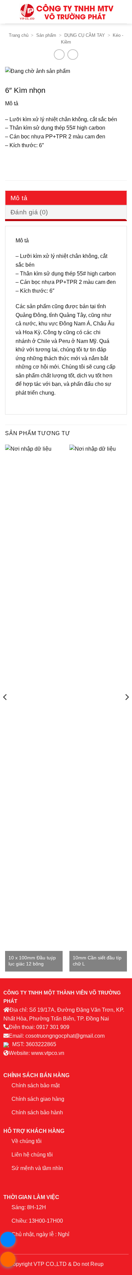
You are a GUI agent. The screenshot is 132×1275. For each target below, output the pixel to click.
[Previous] (5, 711)
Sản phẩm (46, 35)
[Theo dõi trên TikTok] (27, 1181)
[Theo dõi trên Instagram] (18, 1181)
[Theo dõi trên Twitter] (37, 1181)
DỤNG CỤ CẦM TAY (84, 35)
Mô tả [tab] (18, 198)
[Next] (127, 711)
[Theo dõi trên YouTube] (56, 1181)
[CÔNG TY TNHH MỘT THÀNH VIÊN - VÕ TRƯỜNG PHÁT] (66, 12)
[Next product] (59, 54)
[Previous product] (72, 54)
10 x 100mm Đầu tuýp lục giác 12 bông (32, 960)
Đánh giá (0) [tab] (29, 212)
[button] (9, 11)
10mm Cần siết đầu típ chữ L (97, 960)
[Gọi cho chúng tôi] (47, 1181)
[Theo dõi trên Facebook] (8, 1181)
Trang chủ (18, 35)
